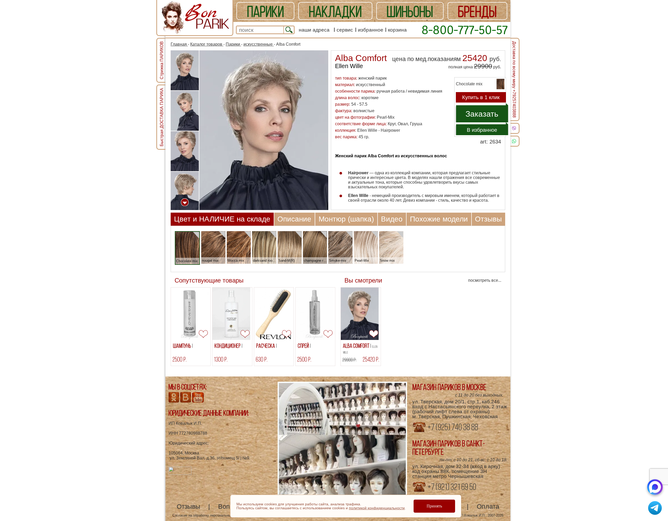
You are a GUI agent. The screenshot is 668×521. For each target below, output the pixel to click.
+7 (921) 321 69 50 (451, 486)
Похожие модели (439, 219)
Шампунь (182, 345)
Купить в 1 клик (481, 97)
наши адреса (314, 30)
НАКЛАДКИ (335, 11)
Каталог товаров (206, 44)
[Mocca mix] (247, 234)
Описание (294, 219)
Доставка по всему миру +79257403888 (514, 79)
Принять (434, 506)
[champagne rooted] (323, 234)
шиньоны (410, 11)
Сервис (345, 30)
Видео (392, 219)
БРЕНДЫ (477, 11)
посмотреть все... (484, 280)
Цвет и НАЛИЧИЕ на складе (222, 219)
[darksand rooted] (273, 234)
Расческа (266, 345)
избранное (370, 30)
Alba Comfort (360, 348)
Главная (179, 44)
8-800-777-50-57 (464, 30)
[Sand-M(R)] (298, 234)
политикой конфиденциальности (377, 508)
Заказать (482, 114)
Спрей (304, 345)
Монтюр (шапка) (346, 219)
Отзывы (488, 219)
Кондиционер (227, 345)
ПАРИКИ (265, 11)
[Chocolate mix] (196, 235)
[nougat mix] (222, 234)
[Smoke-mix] (349, 234)
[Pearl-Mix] (374, 234)
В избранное (482, 130)
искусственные (258, 44)
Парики (233, 44)
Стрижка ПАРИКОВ (161, 60)
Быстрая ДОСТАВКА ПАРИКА (161, 117)
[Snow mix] (400, 234)
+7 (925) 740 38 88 (452, 427)
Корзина (397, 30)
